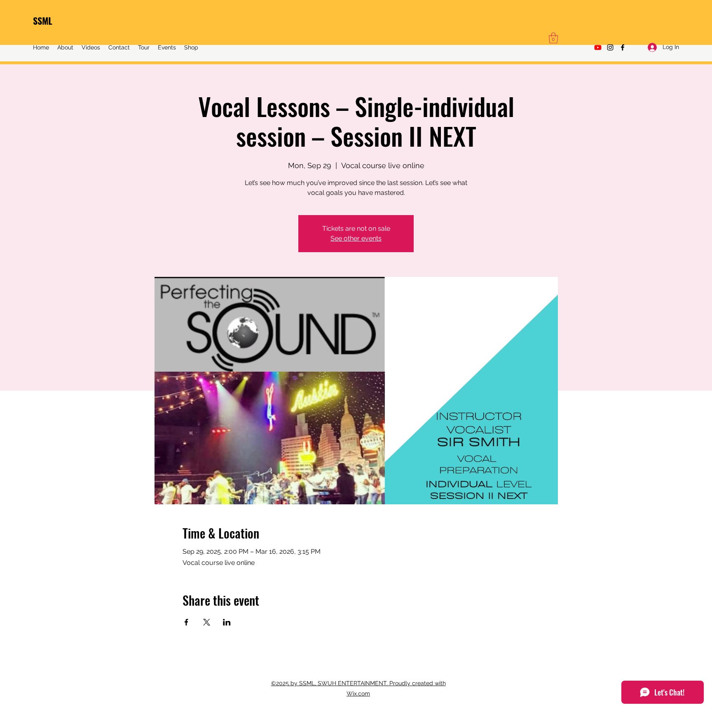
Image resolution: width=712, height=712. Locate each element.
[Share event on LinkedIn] (227, 622)
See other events (356, 238)
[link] (553, 38)
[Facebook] (622, 47)
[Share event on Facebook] (186, 622)
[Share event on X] (207, 622)
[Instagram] (610, 47)
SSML (42, 20)
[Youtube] (598, 47)
